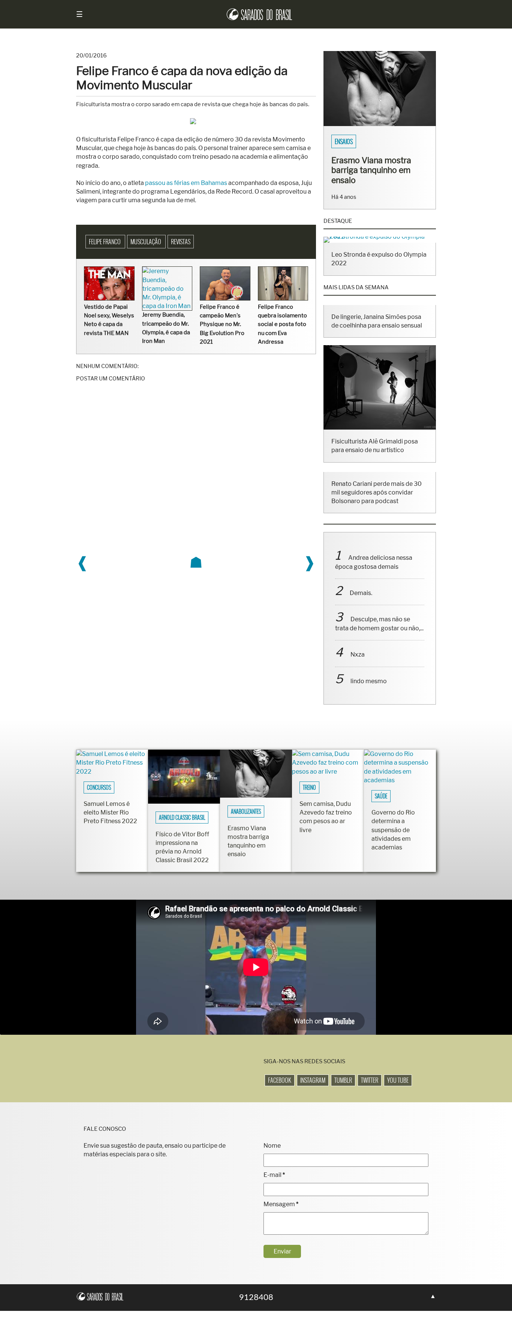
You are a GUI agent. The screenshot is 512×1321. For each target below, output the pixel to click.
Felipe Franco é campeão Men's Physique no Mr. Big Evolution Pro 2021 (222, 324)
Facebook (279, 1080)
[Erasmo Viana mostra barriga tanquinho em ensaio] (379, 124)
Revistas (180, 241)
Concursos (99, 787)
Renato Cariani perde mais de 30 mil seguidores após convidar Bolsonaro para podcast (376, 492)
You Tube (398, 1080)
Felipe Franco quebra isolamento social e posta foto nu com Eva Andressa (282, 324)
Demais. (361, 593)
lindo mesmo (368, 681)
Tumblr (343, 1080)
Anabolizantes (246, 811)
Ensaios (344, 141)
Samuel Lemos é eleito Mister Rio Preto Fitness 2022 (110, 812)
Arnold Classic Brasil (182, 817)
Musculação (146, 241)
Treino (309, 787)
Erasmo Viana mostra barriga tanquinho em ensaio (371, 170)
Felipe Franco (105, 241)
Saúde (381, 796)
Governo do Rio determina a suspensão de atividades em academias (393, 830)
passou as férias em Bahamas (186, 182)
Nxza (357, 654)
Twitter (369, 1080)
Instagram (312, 1080)
